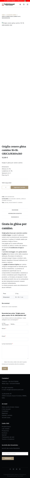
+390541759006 (10, 1)
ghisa (6, 202)
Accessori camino (15, 198)
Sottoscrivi (8, 458)
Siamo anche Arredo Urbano (10, 407)
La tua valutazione (5, 324)
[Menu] (27, 4)
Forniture (4, 433)
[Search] (26, 0)
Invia (4, 368)
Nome (4, 328)
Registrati (5, 413)
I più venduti (5, 428)
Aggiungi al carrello (19, 187)
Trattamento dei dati (8, 437)
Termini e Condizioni (8, 439)
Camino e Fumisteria (8, 8)
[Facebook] (10, 469)
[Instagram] (16, 469)
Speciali (4, 435)
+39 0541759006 (13, 381)
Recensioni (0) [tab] (15, 217)
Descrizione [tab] (15, 210)
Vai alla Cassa (6, 417)
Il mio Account (6, 409)
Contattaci (5, 411)
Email (4, 336)
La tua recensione (7, 344)
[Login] (20, 4)
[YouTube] (19, 469)
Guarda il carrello (7, 415)
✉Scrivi (20, 1)
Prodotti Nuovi (6, 426)
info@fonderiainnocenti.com (14, 389)
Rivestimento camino (15, 202)
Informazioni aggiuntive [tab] (15, 213)
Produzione (5, 431)
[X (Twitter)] (13, 469)
